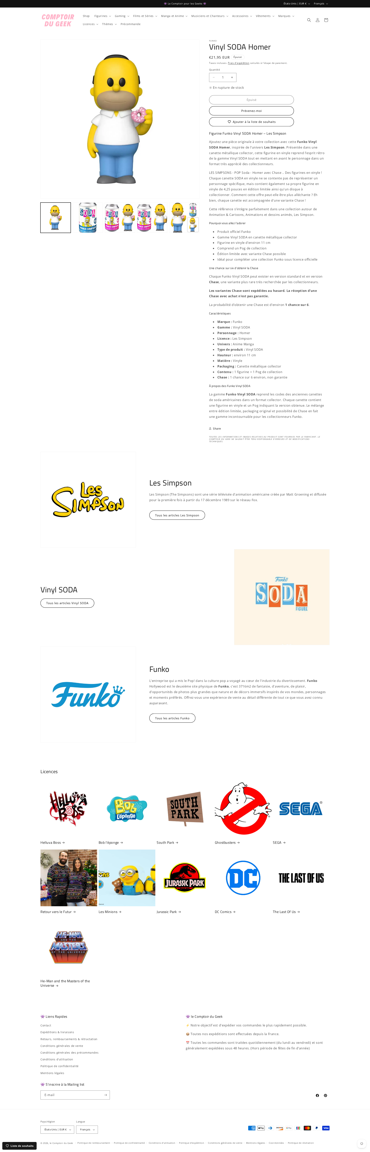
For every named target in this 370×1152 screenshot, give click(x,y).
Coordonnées (276, 1142)
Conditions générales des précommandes (69, 1052)
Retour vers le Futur (56, 912)
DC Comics (223, 912)
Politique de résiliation (301, 1142)
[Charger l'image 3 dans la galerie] (120, 218)
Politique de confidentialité (59, 1066)
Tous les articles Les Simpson (177, 515)
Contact (45, 1025)
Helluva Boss (50, 842)
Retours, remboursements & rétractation (69, 1039)
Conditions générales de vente (61, 1046)
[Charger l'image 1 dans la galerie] (55, 218)
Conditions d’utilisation (162, 1142)
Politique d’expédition (191, 1142)
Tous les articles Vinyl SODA (67, 603)
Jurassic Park (167, 912)
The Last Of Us (284, 912)
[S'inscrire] (105, 1095)
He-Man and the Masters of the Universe (65, 983)
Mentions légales (52, 1073)
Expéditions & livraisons (57, 1032)
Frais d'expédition (238, 63)
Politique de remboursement (93, 1142)
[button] (102, 16)
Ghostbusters (225, 842)
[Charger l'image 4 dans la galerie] (152, 218)
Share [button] (217, 428)
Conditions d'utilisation (56, 1059)
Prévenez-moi (251, 111)
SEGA (277, 842)
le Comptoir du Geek (61, 1143)
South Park (165, 842)
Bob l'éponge (109, 842)
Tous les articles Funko (172, 718)
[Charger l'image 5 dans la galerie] (184, 218)
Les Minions (108, 912)
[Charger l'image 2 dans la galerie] (88, 218)
